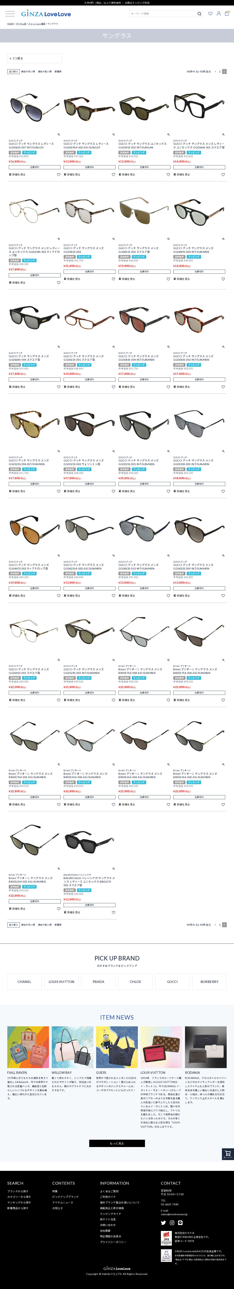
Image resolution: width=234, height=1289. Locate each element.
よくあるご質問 (109, 1191)
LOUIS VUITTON (61, 982)
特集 (55, 1191)
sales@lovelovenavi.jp (174, 1214)
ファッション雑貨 (36, 24)
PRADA (98, 982)
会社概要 (105, 1230)
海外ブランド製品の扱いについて (120, 1202)
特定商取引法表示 (110, 1236)
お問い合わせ (108, 1225)
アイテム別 (21, 24)
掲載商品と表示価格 (112, 1208)
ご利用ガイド (108, 1196)
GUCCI (172, 982)
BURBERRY (209, 982)
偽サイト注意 (108, 1219)
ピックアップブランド (65, 1196)
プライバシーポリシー (113, 1242)
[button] (215, 71)
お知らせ (57, 1208)
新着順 (58, 71)
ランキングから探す (19, 1202)
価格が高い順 (45, 71)
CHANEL (24, 982)
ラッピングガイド (110, 1213)
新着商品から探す (18, 1208)
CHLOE (135, 982)
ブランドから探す (18, 1191)
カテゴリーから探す (19, 1196)
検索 (199, 14)
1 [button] (220, 71)
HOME (10, 24)
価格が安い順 (28, 71)
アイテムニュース (62, 1202)
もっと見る (117, 1143)
